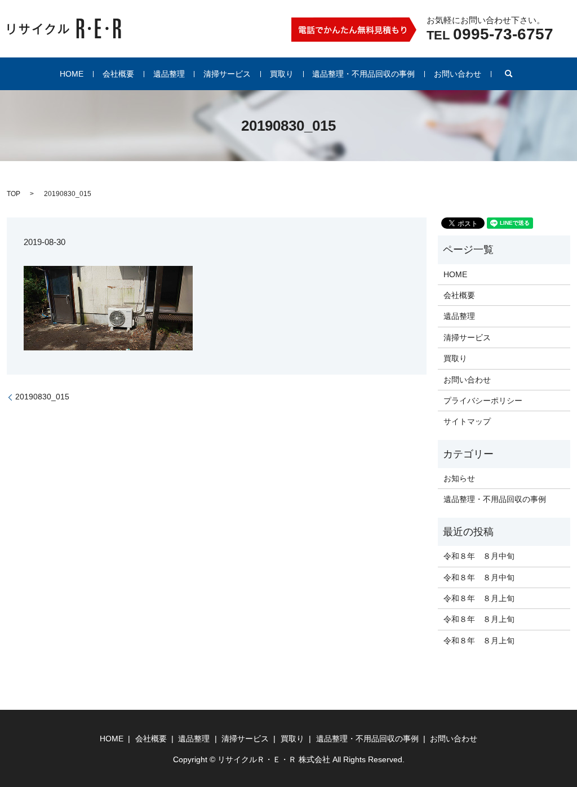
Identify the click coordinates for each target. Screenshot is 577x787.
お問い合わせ (457, 73)
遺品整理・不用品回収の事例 (363, 73)
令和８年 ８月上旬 (478, 598)
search (508, 73)
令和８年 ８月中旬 (478, 556)
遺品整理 (169, 73)
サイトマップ (467, 421)
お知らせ (459, 478)
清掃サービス (227, 73)
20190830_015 (42, 396)
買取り (282, 73)
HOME (71, 73)
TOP (13, 194)
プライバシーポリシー (482, 400)
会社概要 (118, 73)
